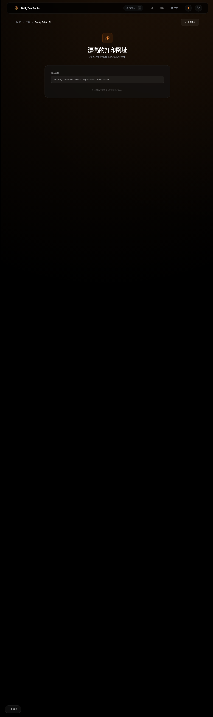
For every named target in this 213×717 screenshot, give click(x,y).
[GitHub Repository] (198, 8)
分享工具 (191, 22)
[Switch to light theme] (188, 8)
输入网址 (55, 73)
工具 (28, 22)
